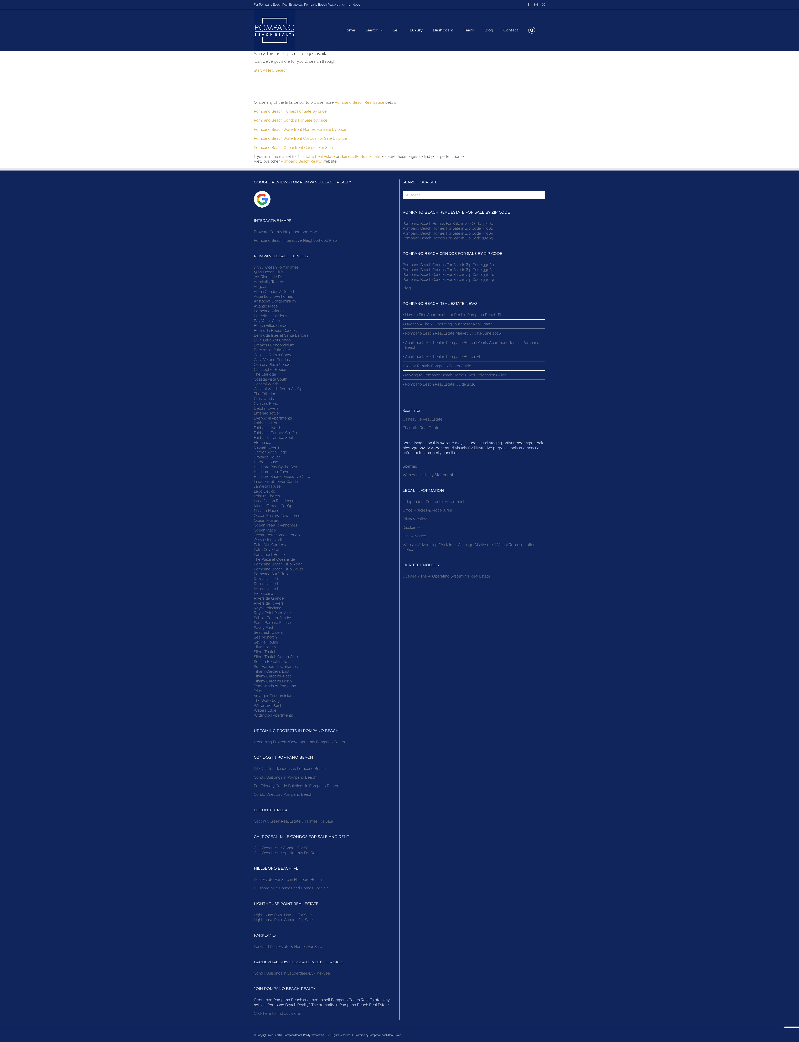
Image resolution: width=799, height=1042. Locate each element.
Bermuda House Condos (275, 330)
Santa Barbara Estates (273, 622)
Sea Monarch (265, 637)
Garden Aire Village (270, 452)
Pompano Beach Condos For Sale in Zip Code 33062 (448, 270)
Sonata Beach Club (270, 661)
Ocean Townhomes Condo (277, 535)
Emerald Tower (267, 413)
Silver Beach (265, 647)
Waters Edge (265, 710)
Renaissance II (266, 583)
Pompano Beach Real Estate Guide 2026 (440, 384)
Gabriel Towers (267, 447)
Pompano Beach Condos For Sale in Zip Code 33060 (448, 265)
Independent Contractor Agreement (433, 501)
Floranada (262, 442)
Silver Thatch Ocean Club (276, 657)
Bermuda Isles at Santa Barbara (281, 335)
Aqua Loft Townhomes (273, 296)
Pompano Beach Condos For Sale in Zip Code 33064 (448, 274)
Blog (407, 288)
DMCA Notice (414, 536)
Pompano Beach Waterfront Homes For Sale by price (300, 129)
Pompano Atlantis (269, 311)
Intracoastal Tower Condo (276, 481)
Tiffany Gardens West (272, 676)
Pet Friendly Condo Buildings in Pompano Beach (296, 786)
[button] (531, 30)
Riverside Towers (269, 603)
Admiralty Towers (269, 282)
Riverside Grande (269, 598)
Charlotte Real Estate (316, 156)
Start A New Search (271, 70)
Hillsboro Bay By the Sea (275, 467)
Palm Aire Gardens (270, 545)
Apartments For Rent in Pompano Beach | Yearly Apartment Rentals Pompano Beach (472, 345)
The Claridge (265, 374)
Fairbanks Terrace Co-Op (275, 433)
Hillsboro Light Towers (273, 471)
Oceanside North (268, 540)
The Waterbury (267, 700)
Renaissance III (266, 588)
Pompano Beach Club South (278, 569)
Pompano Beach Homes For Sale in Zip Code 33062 (448, 228)
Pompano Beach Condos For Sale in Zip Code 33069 (448, 279)
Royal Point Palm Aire (272, 613)
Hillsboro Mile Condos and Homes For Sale (291, 888)
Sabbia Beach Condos (273, 618)
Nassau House (266, 510)
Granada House (267, 457)
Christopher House (270, 369)
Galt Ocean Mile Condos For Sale (283, 848)
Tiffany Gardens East (271, 671)
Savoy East (263, 627)
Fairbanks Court (267, 423)
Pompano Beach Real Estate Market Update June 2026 (453, 333)
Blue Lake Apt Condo (272, 340)
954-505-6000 (351, 4)
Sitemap (410, 466)
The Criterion (265, 394)
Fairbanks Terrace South (274, 437)
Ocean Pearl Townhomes (275, 525)
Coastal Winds (266, 384)
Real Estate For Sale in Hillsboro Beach (288, 879)
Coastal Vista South (270, 379)
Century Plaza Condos (273, 364)
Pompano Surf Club (271, 574)
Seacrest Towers (268, 632)
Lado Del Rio (265, 491)
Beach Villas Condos (271, 325)
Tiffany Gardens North (273, 681)
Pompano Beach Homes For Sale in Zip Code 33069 (448, 238)
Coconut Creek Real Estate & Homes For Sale (293, 821)
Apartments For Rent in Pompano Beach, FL (443, 356)
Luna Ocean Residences (275, 501)
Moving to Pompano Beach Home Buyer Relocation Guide (456, 375)
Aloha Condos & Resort (274, 291)
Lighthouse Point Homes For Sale (283, 915)
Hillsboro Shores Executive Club (282, 476)
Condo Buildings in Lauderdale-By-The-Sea (292, 973)
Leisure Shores (267, 496)
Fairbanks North (267, 428)
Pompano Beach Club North (278, 564)
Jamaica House (267, 486)
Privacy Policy (415, 519)
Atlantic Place (266, 306)
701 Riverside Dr (268, 277)
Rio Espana (263, 593)
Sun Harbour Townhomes (276, 666)
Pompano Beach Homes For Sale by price (290, 111)
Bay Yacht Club (267, 321)
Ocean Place (265, 530)
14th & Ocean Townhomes (276, 267)
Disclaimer (412, 527)
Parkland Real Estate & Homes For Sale (288, 946)
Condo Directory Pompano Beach (283, 794)
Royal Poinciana (268, 608)
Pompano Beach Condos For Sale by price (291, 120)
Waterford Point (267, 705)
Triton (258, 691)
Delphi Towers (266, 408)
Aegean (260, 286)
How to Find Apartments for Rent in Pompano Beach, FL (453, 314)
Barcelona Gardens (270, 316)
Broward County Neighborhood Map (285, 232)
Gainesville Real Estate (360, 156)
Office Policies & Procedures (427, 510)
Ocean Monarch (268, 520)
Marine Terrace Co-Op (273, 506)
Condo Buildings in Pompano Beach (285, 777)
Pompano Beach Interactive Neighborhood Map (295, 240)
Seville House (266, 642)
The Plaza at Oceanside (274, 559)
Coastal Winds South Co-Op (278, 389)
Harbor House (266, 462)
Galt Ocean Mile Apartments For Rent (286, 853)
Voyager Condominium (274, 695)
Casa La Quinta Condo (273, 355)
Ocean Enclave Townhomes (278, 515)
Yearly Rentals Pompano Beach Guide (438, 366)
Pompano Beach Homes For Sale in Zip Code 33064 (448, 233)
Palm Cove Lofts (268, 549)
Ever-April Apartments (273, 418)
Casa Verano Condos (272, 359)
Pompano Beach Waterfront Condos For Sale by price (300, 138)
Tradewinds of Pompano (275, 686)
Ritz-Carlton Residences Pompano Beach (290, 768)
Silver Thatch (265, 652)
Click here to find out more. (277, 1013)
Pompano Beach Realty (301, 161)
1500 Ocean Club (269, 272)
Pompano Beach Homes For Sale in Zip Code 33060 (448, 223)
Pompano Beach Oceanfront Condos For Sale (293, 147)
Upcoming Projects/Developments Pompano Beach (299, 742)
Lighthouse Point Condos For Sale (283, 920)
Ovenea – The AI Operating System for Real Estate (449, 324)
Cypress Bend (266, 403)
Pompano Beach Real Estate (359, 102)
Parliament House (269, 554)
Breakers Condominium (274, 345)
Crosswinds (264, 398)
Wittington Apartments (273, 715)
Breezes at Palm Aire (272, 350)
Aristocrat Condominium (275, 301)
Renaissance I (266, 579)
